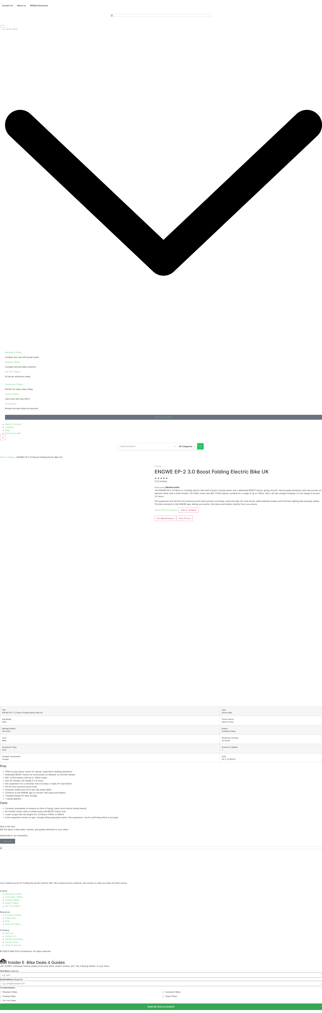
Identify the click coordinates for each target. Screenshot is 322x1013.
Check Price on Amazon (166, 510)
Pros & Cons (185, 518)
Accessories (10, 403)
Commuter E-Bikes (14, 384)
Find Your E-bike (13, 433)
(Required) (11, 979)
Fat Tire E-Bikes (12, 371)
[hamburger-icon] (2, 26)
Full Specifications (165, 518)
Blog (7, 430)
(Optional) (9, 971)
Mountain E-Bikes (13, 352)
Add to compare (188, 510)
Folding (11, 457)
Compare (9, 427)
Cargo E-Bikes (12, 394)
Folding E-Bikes (12, 362)
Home (3, 457)
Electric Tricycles (13, 424)
